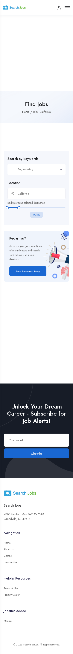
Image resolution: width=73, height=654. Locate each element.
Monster (8, 621)
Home (25, 112)
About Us (8, 549)
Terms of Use (11, 588)
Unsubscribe (10, 562)
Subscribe (36, 454)
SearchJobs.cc (30, 644)
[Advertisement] (36, 53)
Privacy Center (12, 595)
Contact (8, 556)
